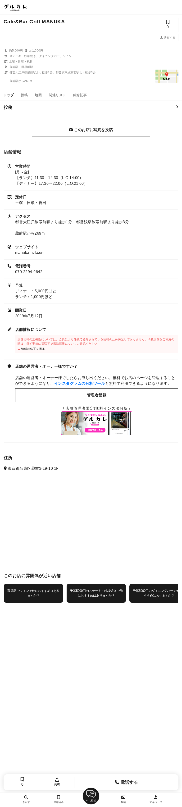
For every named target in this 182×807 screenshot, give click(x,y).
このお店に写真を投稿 (93, 130)
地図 (38, 95)
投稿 (24, 95)
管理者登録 (96, 395)
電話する (128, 782)
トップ (9, 95)
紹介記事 (80, 95)
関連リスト (57, 95)
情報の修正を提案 (33, 349)
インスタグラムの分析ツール (79, 383)
